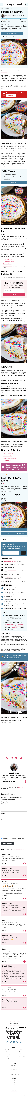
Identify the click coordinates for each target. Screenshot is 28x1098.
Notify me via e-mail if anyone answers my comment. (13, 839)
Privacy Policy (22, 1095)
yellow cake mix (12, 570)
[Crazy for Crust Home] (14, 4)
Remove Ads (20, 533)
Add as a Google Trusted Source (9, 36)
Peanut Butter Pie (7, 456)
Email (4, 550)
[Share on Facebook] (7, 758)
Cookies (21, 1051)
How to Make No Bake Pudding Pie (13, 176)
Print (7, 533)
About (14, 1063)
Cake (7, 1056)
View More (14, 183)
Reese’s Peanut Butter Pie (9, 458)
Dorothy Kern (10, 15)
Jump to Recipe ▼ (12, 33)
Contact (14, 1072)
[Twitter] (11, 1043)
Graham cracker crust (8, 261)
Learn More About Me (8, 781)
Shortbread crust (7, 264)
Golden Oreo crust (7, 259)
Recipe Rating (4, 802)
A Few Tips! (7, 179)
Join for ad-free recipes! (13, 1)
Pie (11, 8)
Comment (4, 820)
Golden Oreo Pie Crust (10, 561)
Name (3, 807)
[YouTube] (20, 1043)
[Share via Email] (20, 758)
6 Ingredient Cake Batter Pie (11, 174)
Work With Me (14, 1069)
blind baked (14, 627)
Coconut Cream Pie (8, 453)
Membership (14, 1087)
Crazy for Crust (14, 1035)
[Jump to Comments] (25, 33)
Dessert (7, 1049)
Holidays (7, 1051)
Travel (14, 1080)
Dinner (21, 1049)
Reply (4, 863)
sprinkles (9, 577)
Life (14, 1082)
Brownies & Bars (21, 1056)
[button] (1, 20)
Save (7, 530)
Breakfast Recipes (7, 1053)
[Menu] (1, 4)
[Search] (26, 4)
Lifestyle (14, 1084)
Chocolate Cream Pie (8, 460)
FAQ (14, 1067)
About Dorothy (14, 1065)
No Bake (7, 1058)
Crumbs (14, 1078)
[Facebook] (7, 1043)
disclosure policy (4, 72)
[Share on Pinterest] (11, 758)
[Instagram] (17, 1043)
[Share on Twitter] (16, 758)
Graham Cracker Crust (10, 624)
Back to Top (14, 1090)
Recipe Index (7, 8)
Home (2, 8)
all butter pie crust (18, 626)
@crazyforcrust (12, 467)
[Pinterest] (14, 1043)
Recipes (14, 1047)
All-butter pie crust (7, 266)
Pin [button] (20, 530)
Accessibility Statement (14, 1074)
